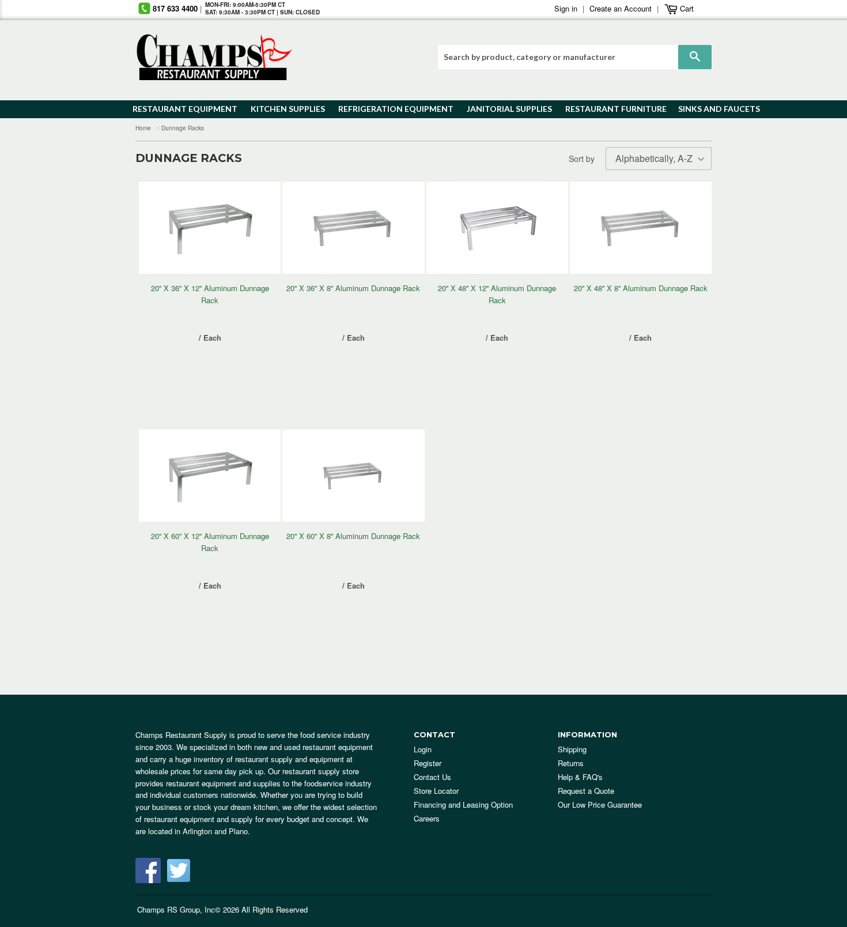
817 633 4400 (175, 8)
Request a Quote (586, 790)
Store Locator (436, 790)
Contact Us (432, 776)
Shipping (572, 749)
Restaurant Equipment (179, 109)
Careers (427, 818)
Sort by (582, 158)
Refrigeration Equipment (389, 109)
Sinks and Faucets (715, 109)
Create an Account (620, 8)
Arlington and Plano (215, 831)
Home (143, 128)
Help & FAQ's (580, 776)
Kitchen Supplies (284, 109)
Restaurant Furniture (610, 109)
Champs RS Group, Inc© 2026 (188, 909)
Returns (571, 763)
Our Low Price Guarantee (600, 804)
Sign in (565, 8)
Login (423, 749)
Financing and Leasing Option (463, 804)
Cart (686, 8)
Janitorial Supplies (505, 109)
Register (427, 763)
